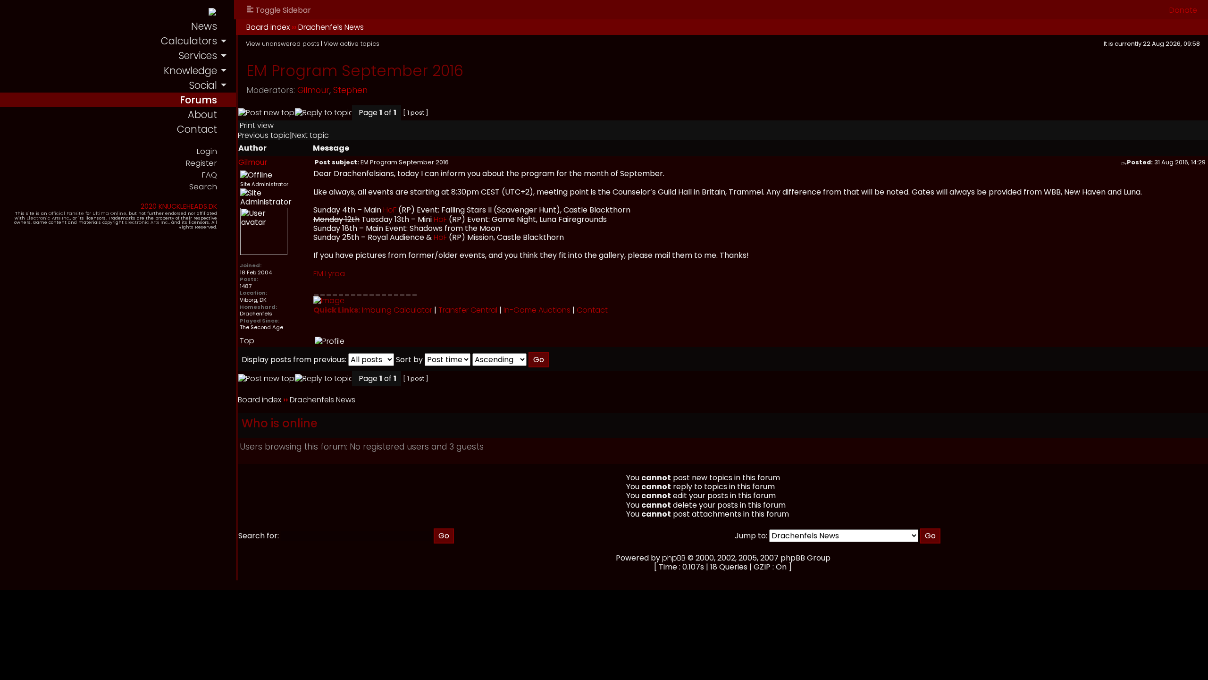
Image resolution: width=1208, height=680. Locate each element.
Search (203, 186)
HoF (389, 209)
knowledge (190, 70)
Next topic (310, 135)
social (203, 85)
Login (206, 151)
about (202, 114)
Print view (257, 125)
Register (201, 163)
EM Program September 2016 (354, 70)
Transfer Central (467, 310)
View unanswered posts (282, 44)
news (204, 26)
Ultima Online (109, 213)
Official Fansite (66, 213)
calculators (189, 41)
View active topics (351, 44)
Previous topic (264, 135)
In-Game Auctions (536, 310)
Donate (1183, 10)
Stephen (350, 90)
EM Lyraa (329, 273)
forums (198, 100)
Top (247, 340)
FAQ (209, 175)
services (197, 55)
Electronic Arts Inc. (48, 218)
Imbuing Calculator (397, 310)
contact (197, 129)
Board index (268, 27)
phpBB (674, 557)
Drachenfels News (331, 27)
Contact (592, 310)
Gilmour (313, 90)
